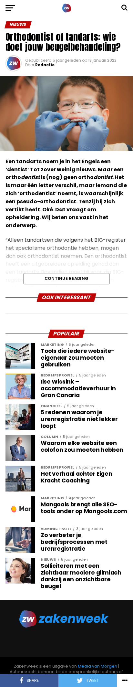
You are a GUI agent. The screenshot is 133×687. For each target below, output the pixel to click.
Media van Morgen (97, 666)
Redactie (45, 65)
